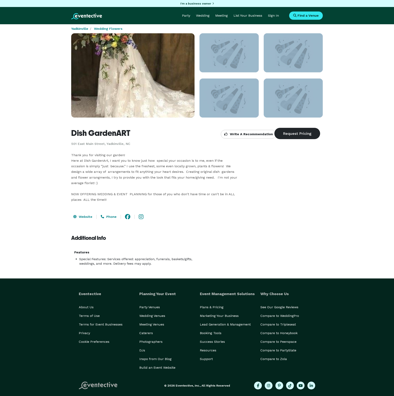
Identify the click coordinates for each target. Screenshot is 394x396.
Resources (208, 350)
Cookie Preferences (94, 342)
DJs (142, 350)
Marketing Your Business (219, 316)
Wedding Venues (152, 316)
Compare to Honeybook (279, 333)
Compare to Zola (273, 359)
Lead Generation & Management (225, 324)
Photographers (151, 342)
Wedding (203, 15)
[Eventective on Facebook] (258, 385)
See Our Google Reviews (279, 307)
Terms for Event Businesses (101, 324)
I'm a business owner (195, 3)
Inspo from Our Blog (155, 359)
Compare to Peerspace (278, 342)
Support (206, 359)
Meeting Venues (151, 324)
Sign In (273, 15)
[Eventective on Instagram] (269, 385)
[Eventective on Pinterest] (279, 385)
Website (85, 217)
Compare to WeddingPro (279, 316)
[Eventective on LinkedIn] (311, 385)
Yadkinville (79, 29)
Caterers (146, 333)
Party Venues (149, 307)
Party (186, 15)
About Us (86, 307)
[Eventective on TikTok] (290, 385)
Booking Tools (210, 333)
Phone (111, 217)
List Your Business (248, 15)
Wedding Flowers (108, 29)
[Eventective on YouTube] (301, 385)
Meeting (221, 15)
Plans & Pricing (211, 307)
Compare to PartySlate (278, 350)
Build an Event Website (157, 367)
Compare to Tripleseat (278, 324)
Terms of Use (89, 316)
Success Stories (212, 342)
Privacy (84, 333)
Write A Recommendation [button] (251, 134)
